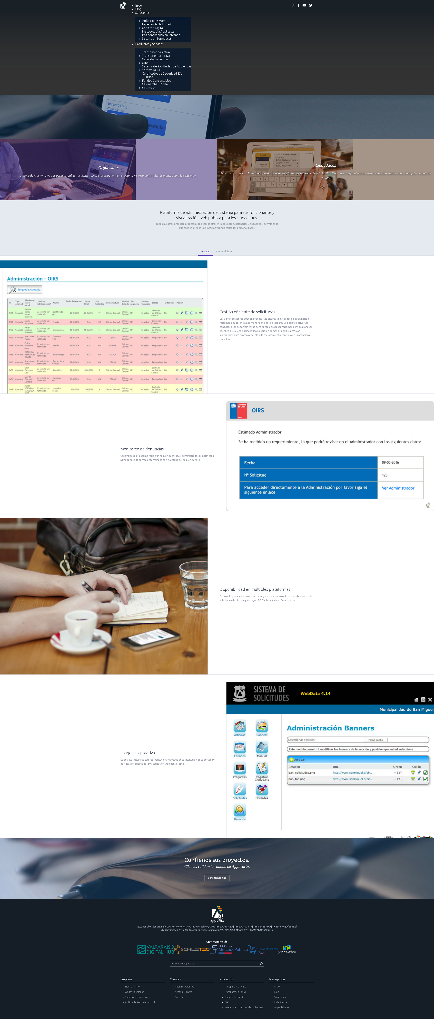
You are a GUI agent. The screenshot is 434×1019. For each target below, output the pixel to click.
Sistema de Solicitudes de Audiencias (243, 1007)
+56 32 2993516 (243, 926)
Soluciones (280, 997)
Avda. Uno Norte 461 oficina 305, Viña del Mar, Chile (187, 926)
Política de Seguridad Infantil (140, 1002)
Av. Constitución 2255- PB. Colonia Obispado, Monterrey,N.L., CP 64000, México (202, 930)
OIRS (226, 1002)
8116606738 (266, 930)
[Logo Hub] (155, 949)
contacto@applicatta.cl (284, 926)
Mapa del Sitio (281, 1007)
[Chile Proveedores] (287, 949)
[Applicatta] (298, 5)
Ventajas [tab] (205, 251)
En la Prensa (280, 1002)
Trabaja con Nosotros (136, 997)
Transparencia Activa (235, 986)
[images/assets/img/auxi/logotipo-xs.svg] (123, 5)
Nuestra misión (133, 986)
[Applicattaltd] (311, 5)
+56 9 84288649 (262, 926)
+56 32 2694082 (224, 926)
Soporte (179, 997)
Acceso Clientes (183, 992)
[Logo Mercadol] (228, 949)
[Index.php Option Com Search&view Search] (293, 5)
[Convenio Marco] (263, 949)
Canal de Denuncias (234, 997)
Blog (276, 992)
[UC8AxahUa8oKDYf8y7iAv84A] (304, 5)
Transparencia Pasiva (235, 992)
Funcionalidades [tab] (224, 251)
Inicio (277, 986)
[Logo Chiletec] (191, 949)
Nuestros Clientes (184, 986)
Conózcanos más (217, 877)
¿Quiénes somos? (134, 992)
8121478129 (251, 930)
